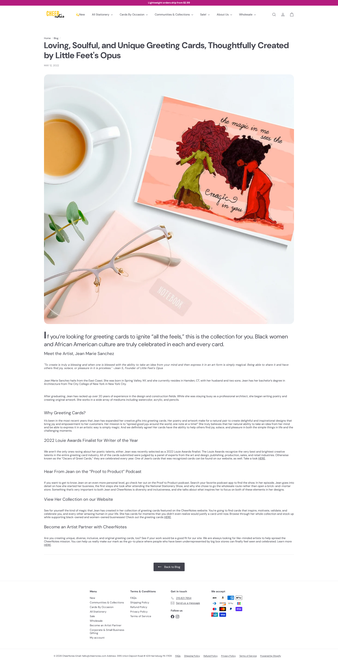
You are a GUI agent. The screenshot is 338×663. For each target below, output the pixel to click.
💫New (80, 14)
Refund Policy (138, 607)
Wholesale (246, 14)
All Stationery (101, 14)
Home (47, 38)
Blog (56, 38)
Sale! (203, 14)
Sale (92, 616)
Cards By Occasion (132, 14)
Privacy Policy (139, 611)
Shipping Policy (139, 602)
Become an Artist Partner (105, 625)
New (92, 598)
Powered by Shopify (270, 655)
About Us (223, 14)
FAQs (133, 598)
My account (97, 637)
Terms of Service (140, 616)
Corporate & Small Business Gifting (107, 631)
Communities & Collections (172, 14)
